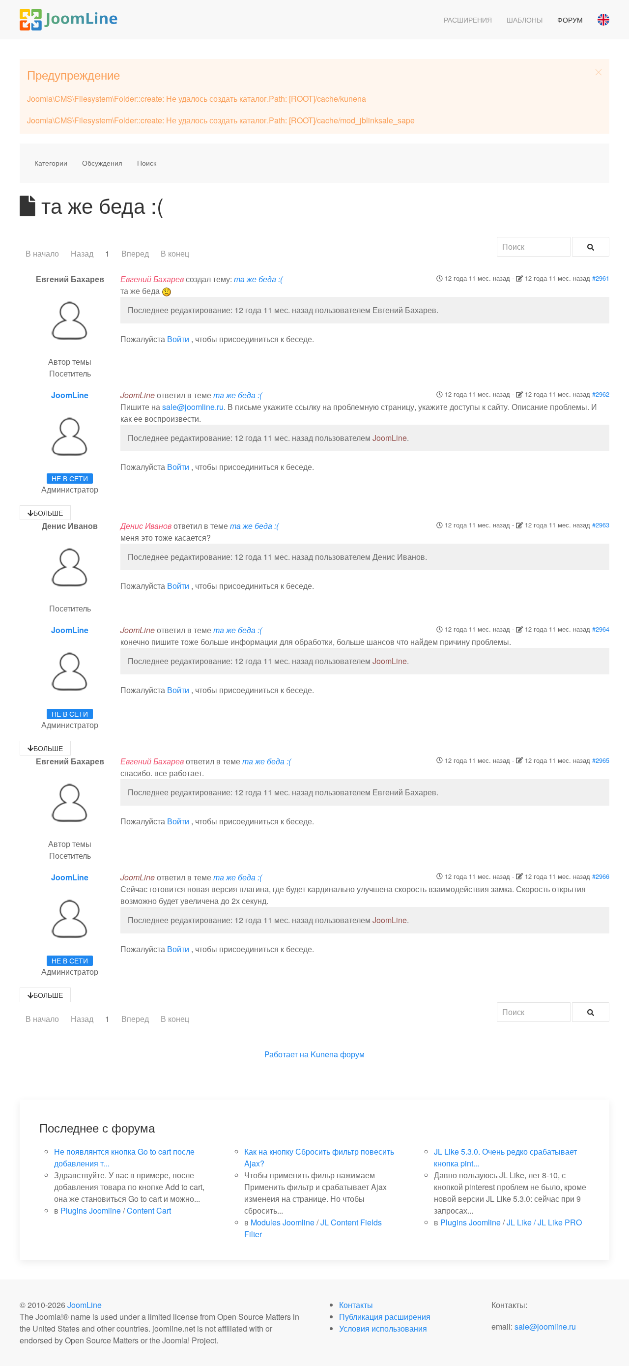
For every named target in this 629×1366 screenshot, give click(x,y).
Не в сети (70, 478)
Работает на (286, 1054)
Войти (178, 339)
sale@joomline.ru (193, 406)
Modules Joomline (282, 1222)
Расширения (468, 20)
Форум (570, 20)
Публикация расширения (384, 1316)
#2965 (600, 760)
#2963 (600, 524)
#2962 (600, 394)
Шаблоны (525, 20)
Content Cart (149, 1210)
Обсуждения (102, 163)
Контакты (356, 1304)
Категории (50, 163)
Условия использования (383, 1328)
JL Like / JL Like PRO (544, 1222)
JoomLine (69, 395)
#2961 (600, 278)
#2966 (600, 876)
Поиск (146, 163)
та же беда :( (258, 279)
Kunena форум (338, 1054)
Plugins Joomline (90, 1210)
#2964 (600, 629)
